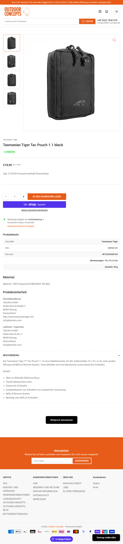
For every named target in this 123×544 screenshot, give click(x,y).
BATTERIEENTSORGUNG (15, 514)
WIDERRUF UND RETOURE (46, 487)
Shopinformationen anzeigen (20, 226)
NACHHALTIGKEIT (72, 483)
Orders (96, 483)
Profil (95, 487)
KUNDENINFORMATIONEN (16, 495)
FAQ (5, 483)
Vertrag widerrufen (106, 537)
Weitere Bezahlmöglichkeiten (34, 210)
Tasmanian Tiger (10, 140)
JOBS (65, 487)
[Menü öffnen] (116, 11)
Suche (89, 21)
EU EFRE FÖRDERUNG (74, 491)
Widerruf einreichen (61, 419)
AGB (35, 483)
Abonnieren (82, 461)
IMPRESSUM (39, 499)
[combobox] (49, 21)
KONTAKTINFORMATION (45, 491)
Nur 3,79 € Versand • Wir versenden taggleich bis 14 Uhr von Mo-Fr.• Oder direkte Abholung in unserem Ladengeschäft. (61, 2)
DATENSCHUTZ (41, 495)
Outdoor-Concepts (56, 526)
